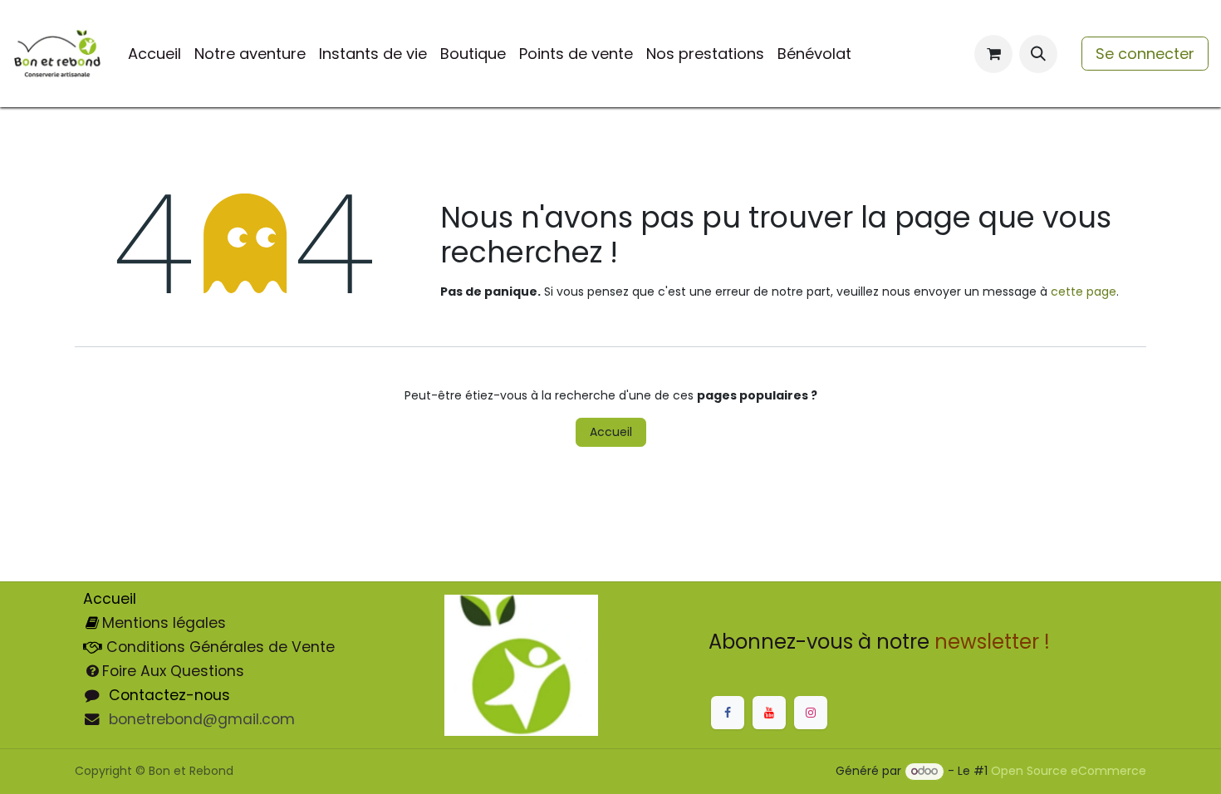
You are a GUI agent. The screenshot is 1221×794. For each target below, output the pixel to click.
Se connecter (1145, 53)
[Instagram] (810, 712)
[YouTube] (769, 712)
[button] (1038, 54)
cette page (1083, 291)
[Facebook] (727, 712)
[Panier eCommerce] (993, 54)
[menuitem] (154, 53)
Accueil (611, 432)
